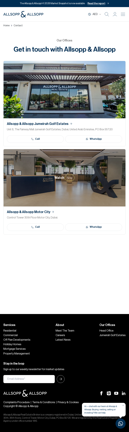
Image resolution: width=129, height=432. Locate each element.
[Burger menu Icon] (123, 14)
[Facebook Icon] (101, 393)
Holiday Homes (12, 344)
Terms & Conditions (43, 402)
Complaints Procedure (16, 402)
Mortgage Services (14, 349)
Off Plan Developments (16, 339)
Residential (9, 330)
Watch (63, 178)
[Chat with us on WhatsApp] (121, 424)
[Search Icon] (107, 14)
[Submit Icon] (59, 379)
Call (37, 139)
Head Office (106, 330)
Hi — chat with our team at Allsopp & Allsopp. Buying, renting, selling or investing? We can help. (100, 409)
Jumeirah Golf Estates (112, 335)
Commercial (10, 335)
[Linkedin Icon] (124, 393)
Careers (60, 335)
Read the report (96, 3)
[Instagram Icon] (109, 393)
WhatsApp (96, 139)
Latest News (63, 339)
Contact (18, 25)
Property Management (16, 353)
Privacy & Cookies (68, 402)
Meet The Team (65, 330)
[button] (115, 14)
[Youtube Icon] (116, 393)
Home (6, 25)
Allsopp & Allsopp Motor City (28, 212)
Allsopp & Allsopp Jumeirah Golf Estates (38, 124)
